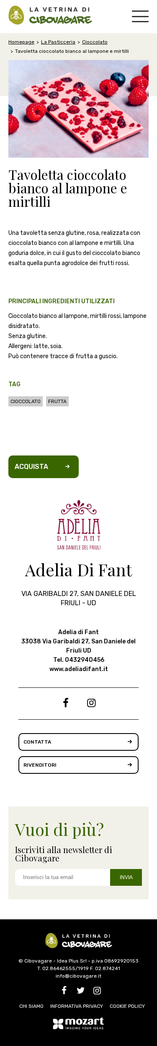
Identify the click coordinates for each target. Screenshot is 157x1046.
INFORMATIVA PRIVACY (76, 1006)
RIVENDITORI (40, 765)
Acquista (31, 467)
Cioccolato (95, 42)
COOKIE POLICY (127, 1006)
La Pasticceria (58, 42)
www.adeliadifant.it (78, 669)
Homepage (21, 42)
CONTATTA (37, 742)
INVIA (126, 877)
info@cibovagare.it (78, 976)
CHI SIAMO (31, 1006)
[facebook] (66, 704)
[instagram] (92, 704)
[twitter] (81, 992)
